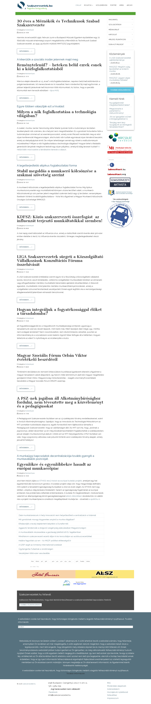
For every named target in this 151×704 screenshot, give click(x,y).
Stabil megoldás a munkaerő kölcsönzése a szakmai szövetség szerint (56, 173)
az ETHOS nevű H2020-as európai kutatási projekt (59, 481)
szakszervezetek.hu (29, 684)
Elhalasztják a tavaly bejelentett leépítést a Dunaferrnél (43, 524)
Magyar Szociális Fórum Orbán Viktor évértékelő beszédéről (52, 357)
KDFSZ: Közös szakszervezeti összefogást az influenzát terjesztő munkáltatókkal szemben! (59, 219)
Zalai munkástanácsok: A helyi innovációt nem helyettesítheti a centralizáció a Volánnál (57, 515)
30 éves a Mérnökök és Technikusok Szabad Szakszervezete (58, 23)
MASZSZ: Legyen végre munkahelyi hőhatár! (119, 79)
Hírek (121, 5)
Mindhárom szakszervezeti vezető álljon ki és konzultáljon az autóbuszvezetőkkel (55, 536)
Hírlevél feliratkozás (117, 39)
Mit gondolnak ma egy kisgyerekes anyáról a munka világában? (47, 519)
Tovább (82, 561)
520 (53, 561)
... (49, 561)
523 (66, 561)
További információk (75, 673)
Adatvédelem (113, 689)
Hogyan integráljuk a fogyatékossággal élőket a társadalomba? (59, 311)
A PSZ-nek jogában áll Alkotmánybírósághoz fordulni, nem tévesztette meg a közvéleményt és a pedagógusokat (60, 402)
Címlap (78, 5)
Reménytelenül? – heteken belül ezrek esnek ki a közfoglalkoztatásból (59, 67)
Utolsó (88, 561)
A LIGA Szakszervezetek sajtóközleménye (120, 59)
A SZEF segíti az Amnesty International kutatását (40, 545)
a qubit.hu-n (94, 499)
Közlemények (101, 5)
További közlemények (120, 90)
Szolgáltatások (115, 24)
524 (70, 561)
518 (46, 561)
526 (77, 561)
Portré (113, 5)
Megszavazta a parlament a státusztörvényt (116, 110)
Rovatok (88, 5)
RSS (109, 683)
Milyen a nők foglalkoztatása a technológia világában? (56, 114)
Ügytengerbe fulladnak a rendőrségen (36, 549)
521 (57, 561)
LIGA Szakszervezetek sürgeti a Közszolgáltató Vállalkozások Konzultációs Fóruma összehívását (60, 260)
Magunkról (113, 19)
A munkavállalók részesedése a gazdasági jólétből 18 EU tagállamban (50, 532)
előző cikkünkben (74, 496)
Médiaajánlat (114, 29)
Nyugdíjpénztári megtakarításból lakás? (119, 104)
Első (32, 561)
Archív (130, 5)
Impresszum (113, 698)
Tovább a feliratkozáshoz (30, 604)
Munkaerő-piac (30, 73)
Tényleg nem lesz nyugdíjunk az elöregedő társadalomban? (120, 124)
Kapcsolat (113, 34)
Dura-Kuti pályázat (116, 44)
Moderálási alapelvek (116, 686)
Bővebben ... (25, 51)
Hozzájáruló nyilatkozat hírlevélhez (117, 693)
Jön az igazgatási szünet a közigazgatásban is (120, 118)
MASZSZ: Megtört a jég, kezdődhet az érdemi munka (119, 69)
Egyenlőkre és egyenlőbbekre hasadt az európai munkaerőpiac (54, 466)
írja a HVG (54, 90)
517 (42, 561)
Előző (37, 561)
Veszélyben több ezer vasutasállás (34, 553)
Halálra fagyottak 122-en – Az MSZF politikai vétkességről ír (45, 540)
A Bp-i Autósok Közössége (120, 201)
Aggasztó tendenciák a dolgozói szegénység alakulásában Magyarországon (52, 528)
